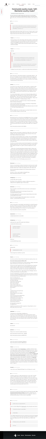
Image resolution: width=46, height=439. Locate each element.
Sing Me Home (23, 349)
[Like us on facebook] (1, 12)
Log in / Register (21, 5)
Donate (18, 435)
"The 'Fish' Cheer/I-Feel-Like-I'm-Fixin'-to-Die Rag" (23, 392)
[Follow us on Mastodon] (1, 10)
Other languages (28, 435)
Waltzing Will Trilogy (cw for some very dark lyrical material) (24, 354)
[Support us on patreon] (1, 11)
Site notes (33, 435)
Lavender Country (32, 352)
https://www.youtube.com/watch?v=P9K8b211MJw (18, 261)
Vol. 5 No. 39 (24, 406)
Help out (22, 435)
